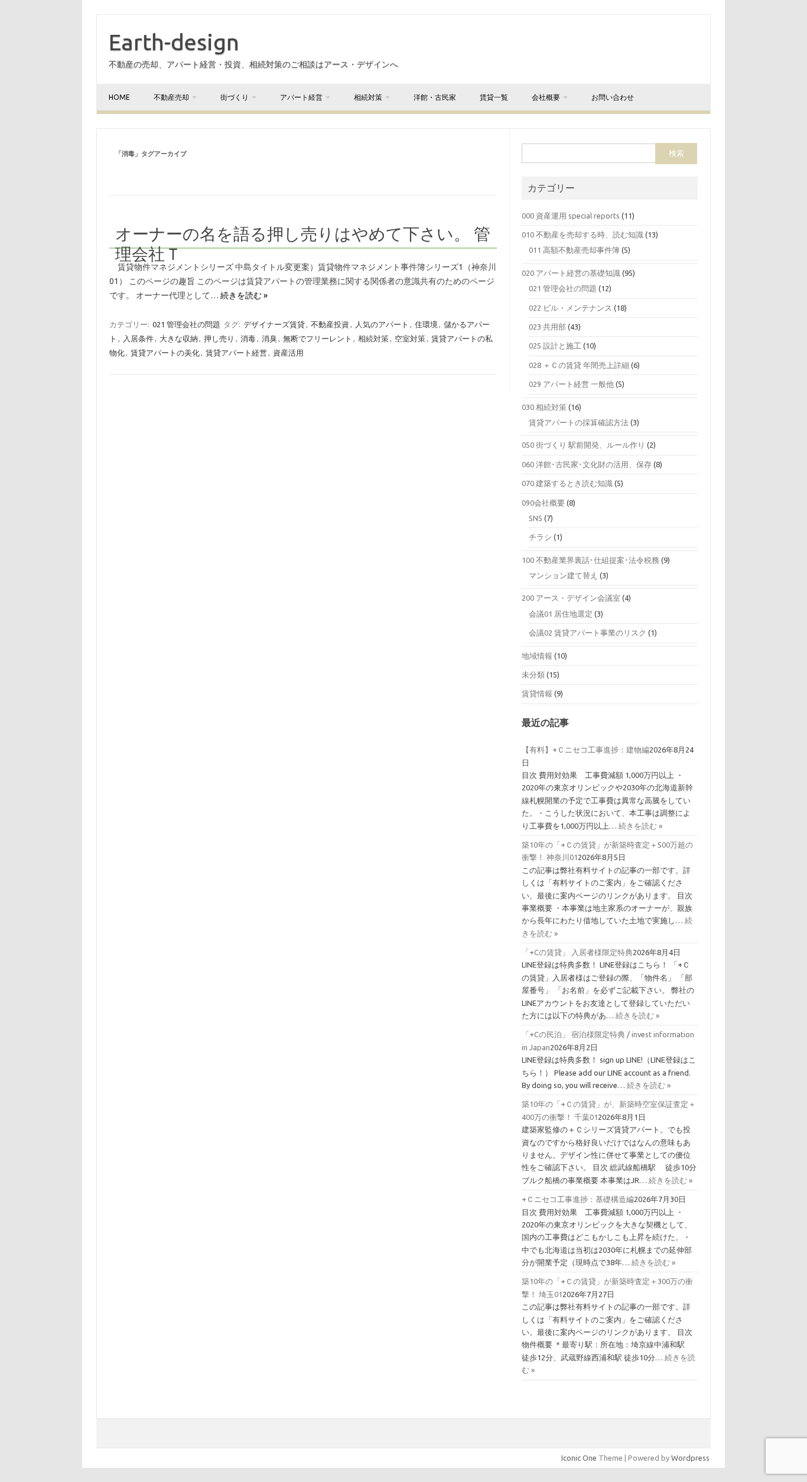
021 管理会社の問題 (186, 324)
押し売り (219, 338)
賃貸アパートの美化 (165, 352)
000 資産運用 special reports (571, 215)
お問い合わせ (612, 97)
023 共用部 (547, 327)
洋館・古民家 (435, 97)
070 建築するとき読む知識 (567, 483)
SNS (535, 518)
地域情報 (537, 656)
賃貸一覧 (494, 97)
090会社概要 (543, 503)
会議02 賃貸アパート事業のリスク (587, 632)
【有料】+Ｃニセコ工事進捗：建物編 (585, 749)
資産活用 (288, 352)
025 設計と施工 (555, 345)
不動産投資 (330, 324)
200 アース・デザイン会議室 (571, 598)
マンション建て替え (563, 575)
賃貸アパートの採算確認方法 (579, 422)
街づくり (234, 97)
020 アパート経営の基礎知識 (571, 273)
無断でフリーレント (317, 338)
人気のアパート (382, 324)
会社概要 (546, 97)
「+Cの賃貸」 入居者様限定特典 (577, 952)
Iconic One (579, 1458)
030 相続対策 (544, 407)
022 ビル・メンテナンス (570, 308)
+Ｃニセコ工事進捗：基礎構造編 (578, 1199)
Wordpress (690, 1458)
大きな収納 (179, 338)
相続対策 (368, 97)
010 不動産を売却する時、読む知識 (582, 234)
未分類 (533, 674)
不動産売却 (171, 97)
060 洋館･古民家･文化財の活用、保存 (587, 464)
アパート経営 (301, 97)
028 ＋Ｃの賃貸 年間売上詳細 (579, 365)
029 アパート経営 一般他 (571, 384)
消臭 (269, 338)
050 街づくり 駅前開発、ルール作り (583, 445)
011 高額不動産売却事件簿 (574, 250)
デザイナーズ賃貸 (274, 324)
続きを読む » (244, 295)
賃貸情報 (537, 693)
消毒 (248, 338)
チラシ (540, 537)
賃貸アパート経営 (236, 352)
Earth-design (174, 42)
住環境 (426, 324)
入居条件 (138, 338)
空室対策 (410, 338)
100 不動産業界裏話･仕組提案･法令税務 (590, 560)
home (119, 97)
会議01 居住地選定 (561, 614)
